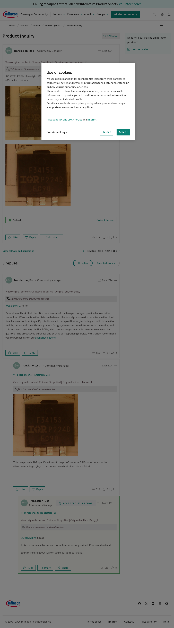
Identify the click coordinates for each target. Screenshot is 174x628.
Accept (123, 132)
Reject (107, 132)
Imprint (92, 120)
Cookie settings (57, 132)
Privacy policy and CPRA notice (64, 120)
